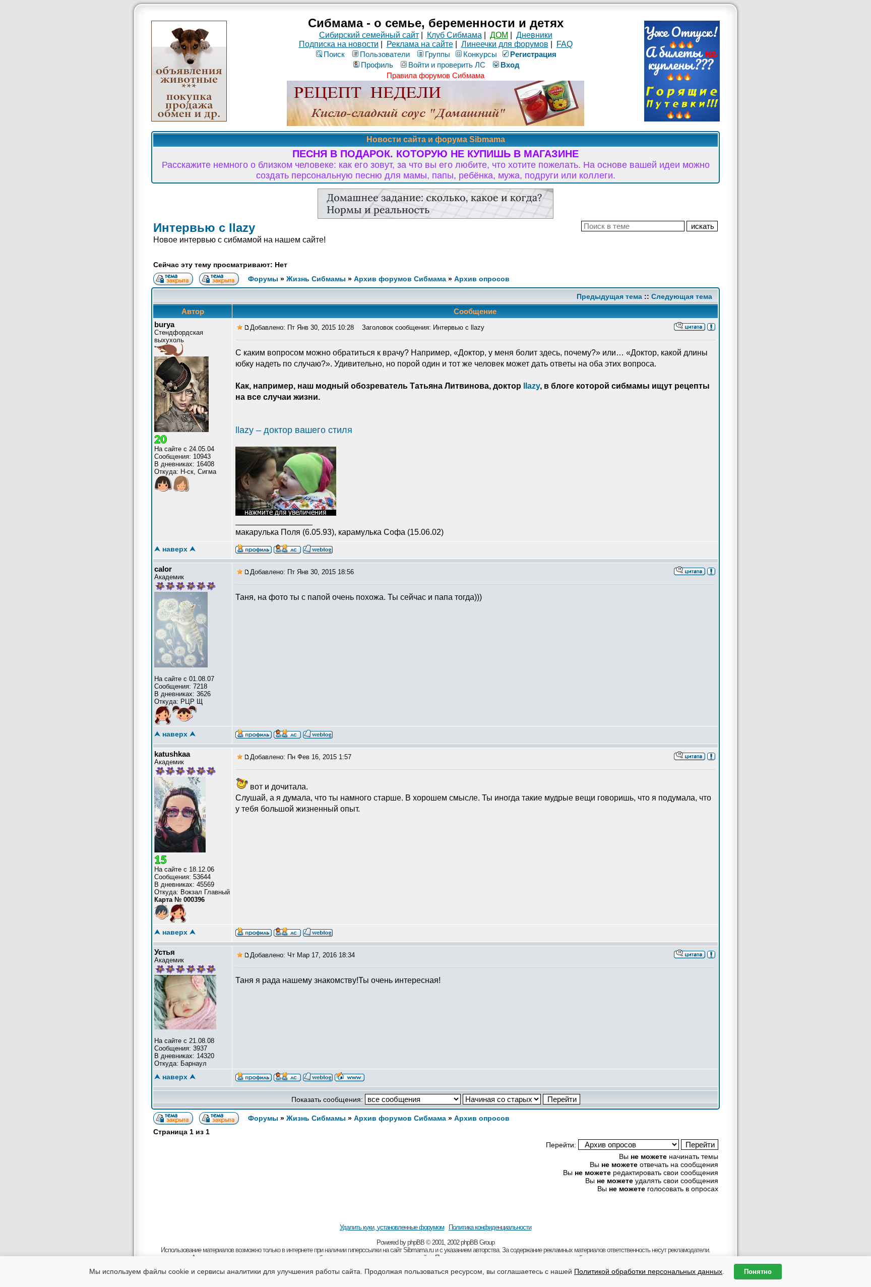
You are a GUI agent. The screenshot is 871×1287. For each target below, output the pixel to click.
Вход (510, 64)
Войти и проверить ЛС (446, 64)
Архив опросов (482, 279)
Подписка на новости (339, 44)
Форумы (263, 279)
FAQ (564, 44)
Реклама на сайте (420, 44)
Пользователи (385, 54)
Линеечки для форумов (504, 44)
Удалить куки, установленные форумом (392, 1227)
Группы (437, 54)
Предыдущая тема (609, 296)
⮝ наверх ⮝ (175, 549)
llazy (531, 386)
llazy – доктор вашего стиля (293, 430)
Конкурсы (480, 54)
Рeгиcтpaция (533, 54)
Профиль (377, 64)
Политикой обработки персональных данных (648, 1271)
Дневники (534, 35)
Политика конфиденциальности (490, 1227)
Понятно (758, 1271)
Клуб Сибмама (454, 35)
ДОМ (499, 35)
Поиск (334, 54)
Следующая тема (681, 296)
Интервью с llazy (204, 227)
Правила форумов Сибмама (435, 75)
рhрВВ (415, 1242)
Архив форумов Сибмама (400, 279)
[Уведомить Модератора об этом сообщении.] (711, 326)
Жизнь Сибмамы (316, 279)
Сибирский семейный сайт (369, 35)
